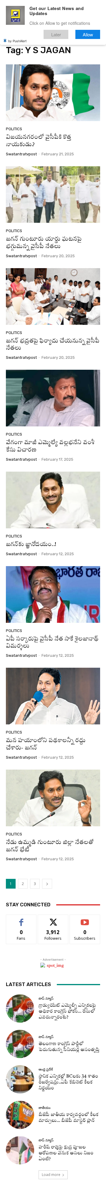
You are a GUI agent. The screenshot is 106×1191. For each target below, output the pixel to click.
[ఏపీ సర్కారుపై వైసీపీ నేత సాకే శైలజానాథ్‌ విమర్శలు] (53, 594)
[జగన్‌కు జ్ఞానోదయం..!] (53, 500)
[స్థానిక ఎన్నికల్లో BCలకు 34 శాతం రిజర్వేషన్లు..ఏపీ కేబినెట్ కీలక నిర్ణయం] (20, 1079)
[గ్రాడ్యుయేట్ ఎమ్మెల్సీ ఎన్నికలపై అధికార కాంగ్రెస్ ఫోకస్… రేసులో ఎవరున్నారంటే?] (20, 1008)
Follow (53, 919)
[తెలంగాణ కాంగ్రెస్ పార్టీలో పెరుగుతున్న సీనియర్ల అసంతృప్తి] (20, 1044)
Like (21, 919)
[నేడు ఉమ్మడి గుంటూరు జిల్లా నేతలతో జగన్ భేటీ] (53, 798)
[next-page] (47, 884)
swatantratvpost (21, 154)
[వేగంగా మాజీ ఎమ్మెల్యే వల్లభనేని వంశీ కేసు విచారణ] (53, 398)
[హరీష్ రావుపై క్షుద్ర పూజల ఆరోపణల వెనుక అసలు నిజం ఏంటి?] (20, 1150)
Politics (14, 129)
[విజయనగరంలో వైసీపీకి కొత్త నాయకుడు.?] (53, 92)
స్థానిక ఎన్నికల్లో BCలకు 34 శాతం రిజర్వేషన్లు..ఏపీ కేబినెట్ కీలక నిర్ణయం (68, 1082)
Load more (51, 1174)
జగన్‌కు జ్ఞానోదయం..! (31, 545)
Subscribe (85, 919)
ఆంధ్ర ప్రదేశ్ (46, 1069)
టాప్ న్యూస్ (46, 998)
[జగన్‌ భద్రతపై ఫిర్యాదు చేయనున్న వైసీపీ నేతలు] (53, 296)
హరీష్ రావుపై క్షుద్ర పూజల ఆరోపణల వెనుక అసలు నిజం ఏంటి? (66, 1153)
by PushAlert (17, 40)
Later (56, 34)
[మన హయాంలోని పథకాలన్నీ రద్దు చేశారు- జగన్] (53, 696)
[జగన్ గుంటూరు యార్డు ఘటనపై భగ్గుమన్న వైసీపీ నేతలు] (53, 194)
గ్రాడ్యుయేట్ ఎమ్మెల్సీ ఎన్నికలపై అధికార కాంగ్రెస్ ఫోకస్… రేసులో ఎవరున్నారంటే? (67, 1011)
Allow (88, 34)
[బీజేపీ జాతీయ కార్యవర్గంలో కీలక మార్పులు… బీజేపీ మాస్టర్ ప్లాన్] (20, 1115)
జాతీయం (45, 1107)
